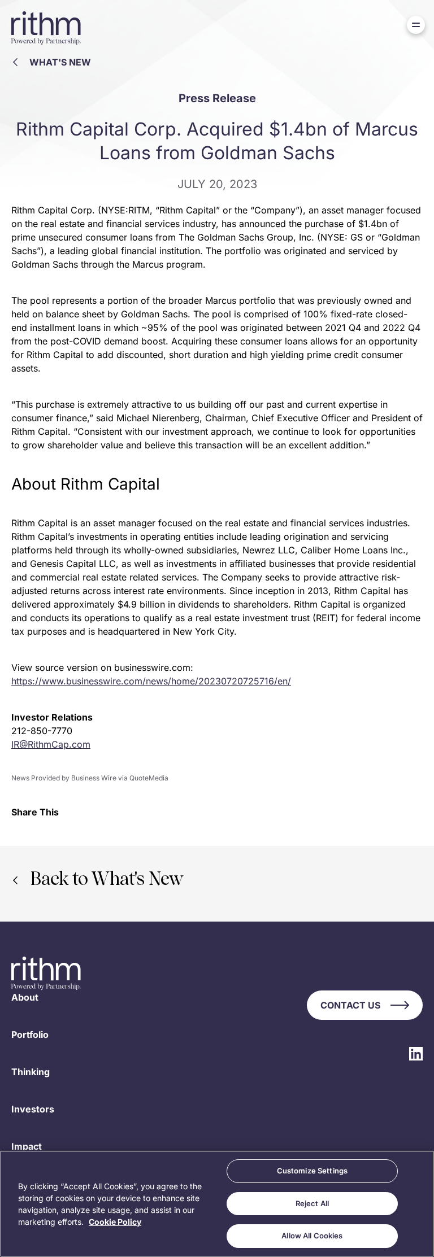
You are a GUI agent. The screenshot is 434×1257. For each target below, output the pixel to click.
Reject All (312, 1203)
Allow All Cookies (311, 1235)
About (24, 997)
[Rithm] (46, 28)
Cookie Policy (115, 1222)
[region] (217, 1203)
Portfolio (30, 1034)
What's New (60, 62)
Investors (32, 1109)
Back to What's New (107, 880)
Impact (26, 1146)
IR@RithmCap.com (50, 744)
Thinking (30, 1071)
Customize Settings (312, 1170)
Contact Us (350, 1005)
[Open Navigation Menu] (416, 25)
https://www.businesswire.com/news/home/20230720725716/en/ (151, 681)
